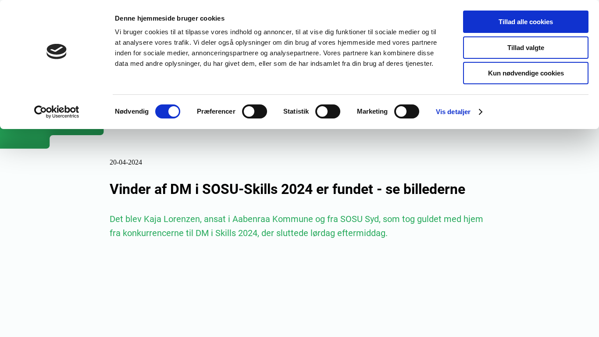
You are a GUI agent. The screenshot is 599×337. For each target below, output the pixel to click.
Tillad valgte (525, 47)
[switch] (254, 111)
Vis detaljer (453, 111)
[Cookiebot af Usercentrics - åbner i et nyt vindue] (56, 111)
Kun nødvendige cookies (526, 73)
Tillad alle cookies (526, 21)
